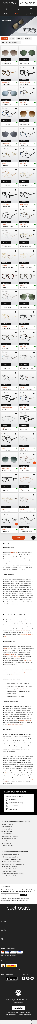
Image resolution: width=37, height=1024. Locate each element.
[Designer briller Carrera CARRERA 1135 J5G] (27, 255)
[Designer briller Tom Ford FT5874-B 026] (9, 235)
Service (4, 930)
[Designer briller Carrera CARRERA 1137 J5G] (27, 174)
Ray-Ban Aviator (14, 674)
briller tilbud (6, 773)
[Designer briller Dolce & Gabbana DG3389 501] (9, 397)
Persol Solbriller (6, 829)
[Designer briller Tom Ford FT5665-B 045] (27, 458)
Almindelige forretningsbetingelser (18, 1012)
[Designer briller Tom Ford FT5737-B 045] (9, 174)
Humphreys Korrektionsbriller (11, 859)
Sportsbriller (30, 14)
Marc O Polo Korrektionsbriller (11, 861)
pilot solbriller (14, 552)
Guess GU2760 (27, 660)
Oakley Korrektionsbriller (9, 857)
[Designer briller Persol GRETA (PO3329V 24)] (9, 275)
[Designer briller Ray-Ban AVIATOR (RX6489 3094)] (27, 479)
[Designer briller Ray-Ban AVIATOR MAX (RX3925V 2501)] (27, 499)
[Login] (18, 9)
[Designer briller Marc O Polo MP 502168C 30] (27, 296)
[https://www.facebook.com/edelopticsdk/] (23, 979)
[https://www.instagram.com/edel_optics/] (28, 979)
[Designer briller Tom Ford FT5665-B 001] (27, 133)
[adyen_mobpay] (19, 952)
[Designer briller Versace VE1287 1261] (9, 519)
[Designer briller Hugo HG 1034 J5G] (9, 499)
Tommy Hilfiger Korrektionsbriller (12, 873)
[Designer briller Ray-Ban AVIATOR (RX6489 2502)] (9, 418)
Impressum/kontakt (24, 1014)
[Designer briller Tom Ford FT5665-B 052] (27, 336)
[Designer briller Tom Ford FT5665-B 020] (27, 397)
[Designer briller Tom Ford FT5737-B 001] (9, 113)
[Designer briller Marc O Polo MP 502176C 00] (9, 458)
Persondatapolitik (11, 1014)
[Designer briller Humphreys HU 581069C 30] (9, 92)
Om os (3, 921)
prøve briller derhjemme (24, 720)
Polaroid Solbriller (7, 833)
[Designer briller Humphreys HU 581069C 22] (9, 52)
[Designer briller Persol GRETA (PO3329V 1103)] (27, 275)
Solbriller (6, 14)
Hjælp (3, 939)
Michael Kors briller (8, 654)
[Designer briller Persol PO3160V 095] (27, 316)
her (26, 900)
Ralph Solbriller (6, 843)
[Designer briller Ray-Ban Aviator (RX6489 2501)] (27, 438)
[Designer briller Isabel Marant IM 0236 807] (27, 194)
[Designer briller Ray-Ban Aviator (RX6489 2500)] (9, 316)
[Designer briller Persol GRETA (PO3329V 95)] (9, 479)
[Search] (6, 9)
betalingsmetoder (21, 689)
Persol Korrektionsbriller (9, 866)
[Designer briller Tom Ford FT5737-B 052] (27, 92)
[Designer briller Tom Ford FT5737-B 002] (27, 153)
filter (5, 38)
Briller (17, 14)
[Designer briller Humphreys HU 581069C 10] (27, 52)
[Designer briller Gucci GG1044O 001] (9, 438)
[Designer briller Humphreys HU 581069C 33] (9, 133)
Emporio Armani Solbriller (10, 836)
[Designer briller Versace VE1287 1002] (9, 153)
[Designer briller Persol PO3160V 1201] (9, 336)
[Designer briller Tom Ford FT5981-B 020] (9, 357)
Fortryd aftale (18, 1008)
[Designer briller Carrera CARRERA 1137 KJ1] (9, 214)
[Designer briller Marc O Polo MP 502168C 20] (27, 113)
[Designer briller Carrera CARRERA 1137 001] (27, 235)
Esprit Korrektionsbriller (9, 876)
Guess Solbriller (6, 841)
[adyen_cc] (2, 952)
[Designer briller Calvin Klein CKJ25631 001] (9, 194)
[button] (9, 3)
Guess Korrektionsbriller (9, 869)
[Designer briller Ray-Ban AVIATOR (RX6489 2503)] (9, 377)
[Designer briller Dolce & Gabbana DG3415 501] (27, 418)
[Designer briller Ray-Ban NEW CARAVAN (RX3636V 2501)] (27, 357)
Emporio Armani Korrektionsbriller (12, 864)
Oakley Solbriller (6, 826)
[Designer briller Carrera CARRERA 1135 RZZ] (27, 519)
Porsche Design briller (13, 672)
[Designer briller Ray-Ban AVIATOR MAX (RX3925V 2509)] (27, 377)
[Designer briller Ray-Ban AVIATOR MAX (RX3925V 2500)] (9, 255)
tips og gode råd (23, 630)
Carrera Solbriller (6, 831)
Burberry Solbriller (7, 845)
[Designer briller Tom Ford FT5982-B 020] (9, 296)
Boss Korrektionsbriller (8, 871)
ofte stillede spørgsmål (14, 724)
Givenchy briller (24, 672)
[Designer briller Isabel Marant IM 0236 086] (9, 72)
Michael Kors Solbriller (8, 838)
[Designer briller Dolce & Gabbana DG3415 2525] (27, 72)
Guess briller (16, 656)
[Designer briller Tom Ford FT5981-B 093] (27, 214)
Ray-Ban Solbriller (7, 824)
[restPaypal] (13, 952)
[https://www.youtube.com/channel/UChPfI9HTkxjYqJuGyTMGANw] (32, 979)
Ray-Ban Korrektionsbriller (10, 854)
